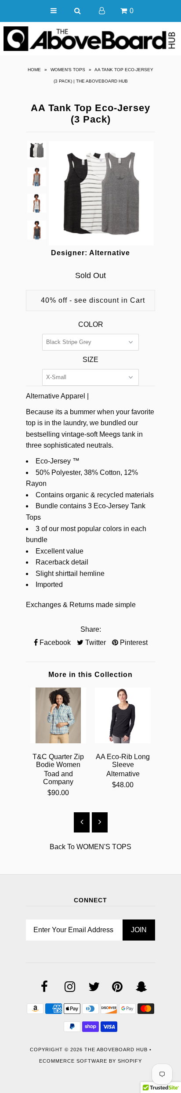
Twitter (94, 642)
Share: (90, 629)
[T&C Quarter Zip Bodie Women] (58, 741)
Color (90, 324)
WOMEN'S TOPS (68, 69)
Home (34, 69)
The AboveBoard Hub (116, 1049)
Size (90, 359)
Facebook (54, 642)
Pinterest (133, 642)
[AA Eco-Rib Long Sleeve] (123, 741)
